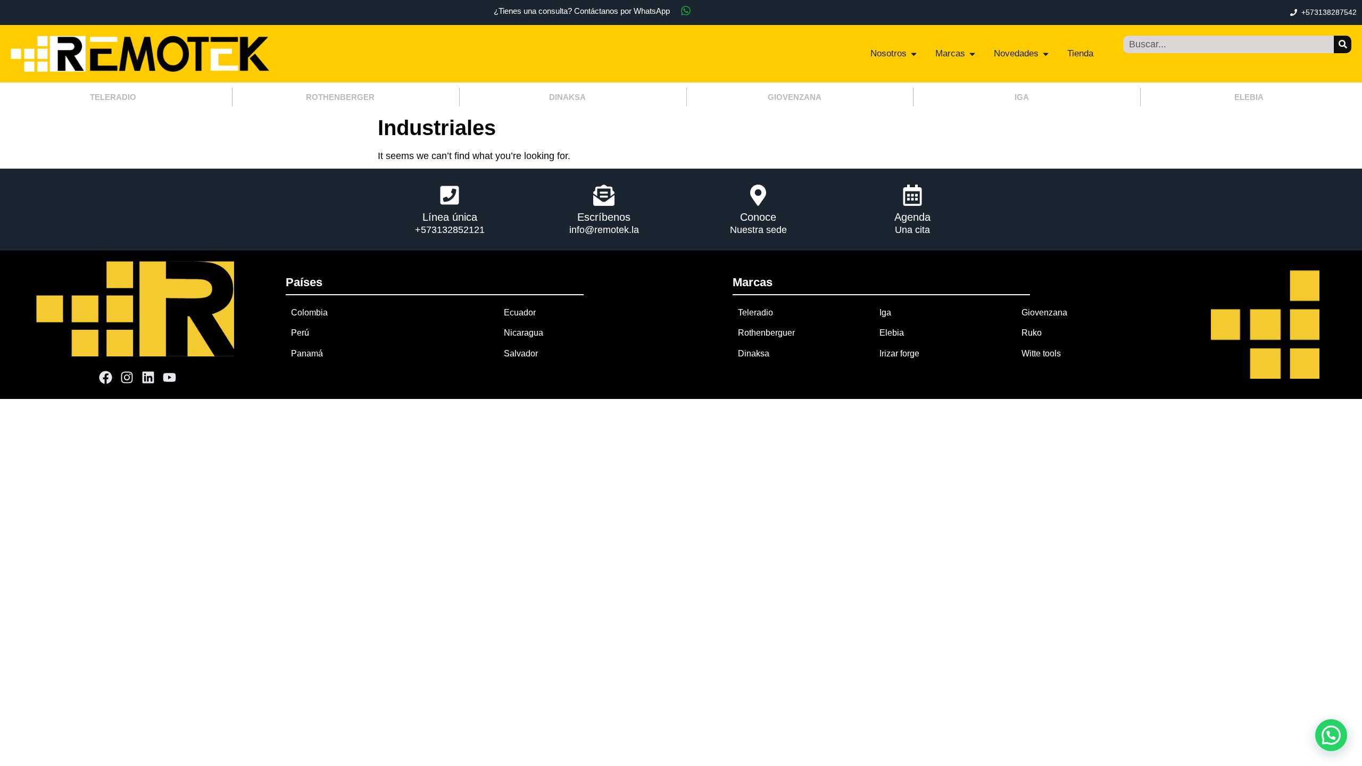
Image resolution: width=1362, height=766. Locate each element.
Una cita (912, 229)
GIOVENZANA (794, 97)
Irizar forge (899, 353)
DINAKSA (567, 97)
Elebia (891, 332)
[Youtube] (169, 377)
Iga (885, 312)
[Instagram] (127, 377)
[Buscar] (1342, 44)
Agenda (912, 217)
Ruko (1031, 332)
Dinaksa (753, 353)
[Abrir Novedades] (1045, 54)
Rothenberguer (766, 332)
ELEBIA (1249, 97)
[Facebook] (106, 377)
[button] (1331, 735)
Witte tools (1041, 353)
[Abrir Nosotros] (913, 54)
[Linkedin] (148, 377)
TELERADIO (113, 97)
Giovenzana (1044, 312)
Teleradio (755, 312)
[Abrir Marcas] (972, 54)
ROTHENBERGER (340, 97)
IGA (1022, 97)
